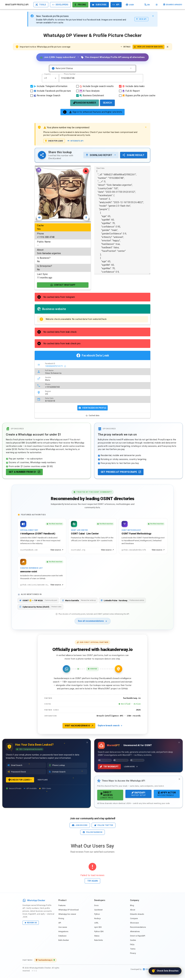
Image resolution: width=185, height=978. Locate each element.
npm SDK (98, 927)
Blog (132, 905)
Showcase (134, 923)
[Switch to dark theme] (157, 5)
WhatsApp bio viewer (67, 914)
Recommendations (138, 927)
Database (62, 936)
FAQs (132, 944)
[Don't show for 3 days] (87, 742)
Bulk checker (63, 940)
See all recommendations (91, 621)
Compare (134, 918)
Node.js (97, 918)
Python (97, 914)
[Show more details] (130, 68)
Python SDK (99, 931)
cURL (96, 923)
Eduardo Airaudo (137, 914)
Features (62, 905)
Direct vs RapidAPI (137, 936)
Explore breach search (109, 725)
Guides (133, 940)
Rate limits (98, 940)
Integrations (63, 931)
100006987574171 (54, 366)
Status (96, 936)
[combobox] (50, 78)
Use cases (62, 927)
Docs (96, 905)
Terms (132, 949)
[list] (63, 251)
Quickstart (98, 910)
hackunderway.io (45, 960)
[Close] (153, 16)
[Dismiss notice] (167, 47)
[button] (55, 78)
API (59, 923)
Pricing (61, 918)
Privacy (133, 953)
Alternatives (135, 931)
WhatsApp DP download (68, 910)
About (132, 910)
